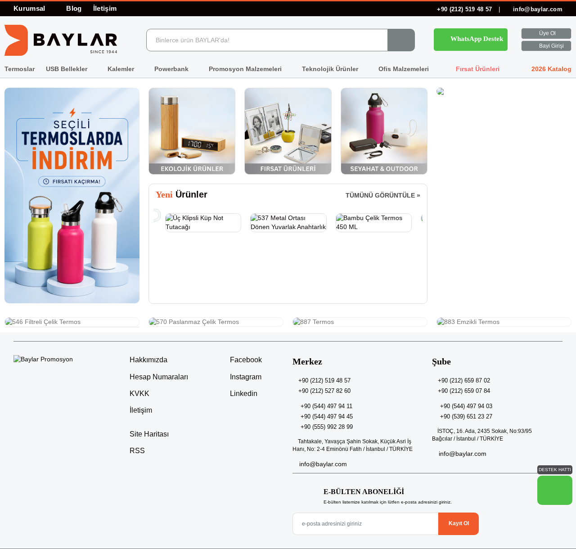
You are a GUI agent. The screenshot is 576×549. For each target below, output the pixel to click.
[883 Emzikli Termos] (504, 322)
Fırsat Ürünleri (477, 68)
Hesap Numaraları (159, 377)
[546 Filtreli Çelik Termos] (72, 322)
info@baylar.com (536, 9)
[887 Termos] (360, 322)
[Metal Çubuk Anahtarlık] (373, 218)
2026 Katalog (551, 68)
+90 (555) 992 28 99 (327, 426)
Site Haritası (149, 434)
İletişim (105, 8)
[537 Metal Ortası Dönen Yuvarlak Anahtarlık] (203, 222)
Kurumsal (30, 8)
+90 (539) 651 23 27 (466, 416)
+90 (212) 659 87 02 (464, 380)
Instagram (244, 377)
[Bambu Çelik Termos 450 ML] (288, 222)
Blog (73, 8)
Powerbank (172, 68)
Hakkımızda (148, 360)
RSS (137, 450)
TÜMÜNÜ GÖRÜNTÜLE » (383, 195)
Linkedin (242, 393)
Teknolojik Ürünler (331, 68)
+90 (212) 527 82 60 (324, 390)
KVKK (139, 393)
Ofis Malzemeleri (404, 68)
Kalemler (122, 68)
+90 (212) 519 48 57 (464, 9)
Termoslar (19, 68)
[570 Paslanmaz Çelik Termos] (216, 322)
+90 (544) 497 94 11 (326, 406)
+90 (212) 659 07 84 (464, 390)
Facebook (245, 360)
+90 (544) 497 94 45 (327, 416)
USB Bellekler (67, 68)
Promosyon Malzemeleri (246, 68)
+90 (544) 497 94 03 (466, 406)
